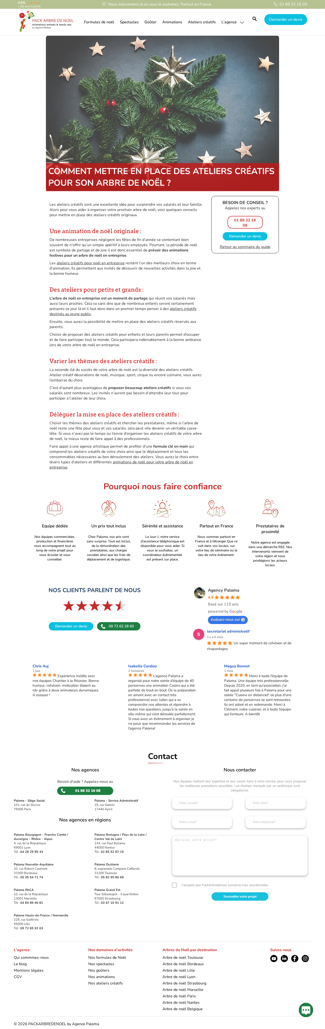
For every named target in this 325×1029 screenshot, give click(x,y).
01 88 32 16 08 (245, 223)
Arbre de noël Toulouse (182, 957)
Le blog (20, 964)
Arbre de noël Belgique (182, 1009)
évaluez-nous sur (225, 619)
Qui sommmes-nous (31, 957)
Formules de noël (99, 22)
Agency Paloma (223, 590)
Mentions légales (29, 970)
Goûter (150, 22)
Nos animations (101, 976)
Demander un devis (285, 19)
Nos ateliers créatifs (105, 983)
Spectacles (129, 22)
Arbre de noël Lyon (178, 976)
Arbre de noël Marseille (182, 989)
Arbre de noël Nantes (181, 1002)
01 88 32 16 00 (293, 4)
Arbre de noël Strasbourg (184, 983)
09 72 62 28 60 (121, 626)
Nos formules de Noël (107, 957)
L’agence (229, 22)
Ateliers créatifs (202, 22)
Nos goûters (98, 970)
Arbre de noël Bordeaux (183, 964)
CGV (18, 976)
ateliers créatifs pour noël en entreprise (91, 263)
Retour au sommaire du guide (245, 247)
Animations (172, 22)
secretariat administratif (228, 631)
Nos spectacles (101, 964)
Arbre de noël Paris (179, 996)
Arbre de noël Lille (178, 970)
